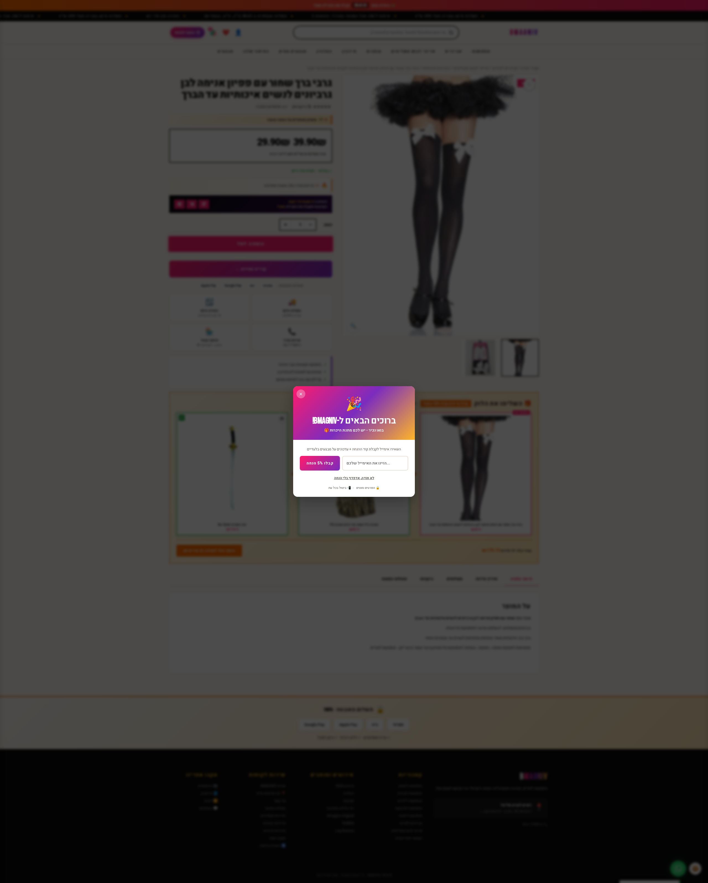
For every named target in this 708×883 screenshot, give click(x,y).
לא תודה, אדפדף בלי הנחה (354, 478)
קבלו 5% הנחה (319, 463)
